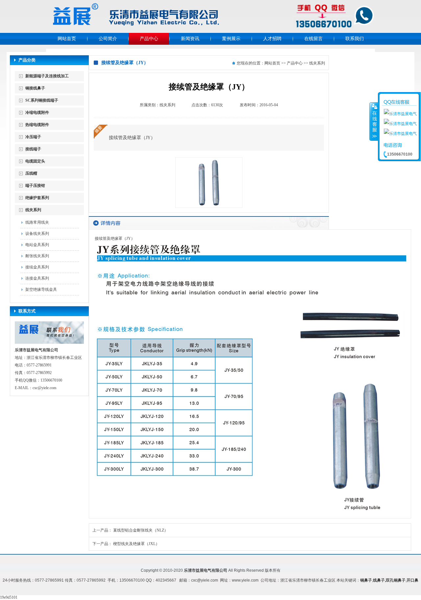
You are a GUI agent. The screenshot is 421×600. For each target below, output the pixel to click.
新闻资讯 (190, 38)
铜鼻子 (366, 580)
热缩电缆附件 (37, 124)
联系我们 (354, 38)
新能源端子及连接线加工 (47, 76)
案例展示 (231, 38)
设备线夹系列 (37, 233)
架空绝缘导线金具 (41, 289)
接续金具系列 (37, 267)
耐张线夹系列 (37, 256)
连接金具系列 (37, 278)
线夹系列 (33, 210)
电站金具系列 (37, 244)
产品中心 (149, 38)
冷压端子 (33, 137)
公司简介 (108, 38)
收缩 (374, 121)
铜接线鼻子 (35, 88)
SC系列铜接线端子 (41, 100)
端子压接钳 (35, 185)
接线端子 (33, 149)
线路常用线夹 (37, 222)
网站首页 (67, 38)
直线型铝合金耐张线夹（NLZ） (140, 530)
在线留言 (313, 38)
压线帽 (31, 173)
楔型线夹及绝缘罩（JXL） (136, 543)
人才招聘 (272, 38)
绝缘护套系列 (37, 197)
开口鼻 (412, 580)
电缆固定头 (35, 161)
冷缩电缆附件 (37, 112)
